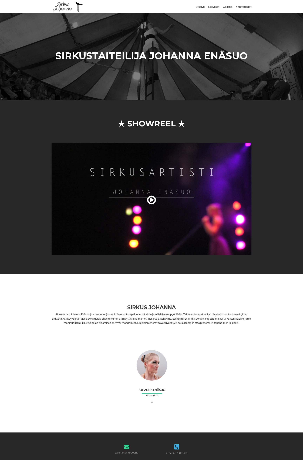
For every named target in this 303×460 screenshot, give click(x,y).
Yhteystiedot (243, 6)
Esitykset (213, 6)
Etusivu (200, 6)
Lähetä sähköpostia (126, 452)
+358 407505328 (176, 453)
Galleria (227, 6)
